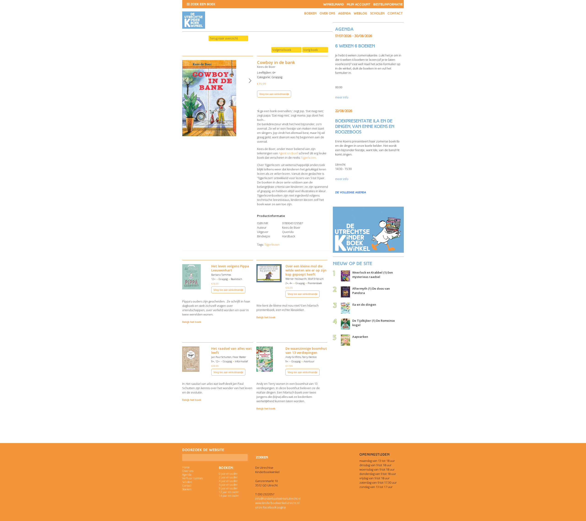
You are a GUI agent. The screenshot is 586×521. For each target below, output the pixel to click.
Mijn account (358, 4)
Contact (395, 13)
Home (186, 467)
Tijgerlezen (271, 244)
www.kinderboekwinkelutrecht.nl (277, 503)
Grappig (276, 77)
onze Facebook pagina (270, 507)
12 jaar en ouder (229, 492)
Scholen (377, 13)
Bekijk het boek (191, 322)
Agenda (344, 13)
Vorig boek (310, 50)
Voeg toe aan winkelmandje (274, 94)
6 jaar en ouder (228, 485)
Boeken (310, 13)
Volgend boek (281, 50)
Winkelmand (333, 4)
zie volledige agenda (350, 192)
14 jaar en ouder (229, 496)
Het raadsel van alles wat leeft (231, 350)
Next (250, 80)
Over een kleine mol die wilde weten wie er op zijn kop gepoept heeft (305, 270)
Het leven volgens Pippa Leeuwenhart (230, 268)
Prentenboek (315, 283)
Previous (185, 80)
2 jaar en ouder (228, 477)
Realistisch (236, 279)
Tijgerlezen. (309, 157)
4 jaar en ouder (228, 481)
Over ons (327, 13)
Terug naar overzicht (224, 38)
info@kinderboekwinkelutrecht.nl (278, 498)
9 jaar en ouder (228, 488)
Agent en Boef (288, 153)
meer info (341, 97)
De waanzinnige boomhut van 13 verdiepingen (306, 350)
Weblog (360, 13)
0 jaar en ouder (228, 474)
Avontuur (309, 361)
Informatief (241, 361)
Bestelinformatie (388, 4)
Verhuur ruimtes (192, 478)
